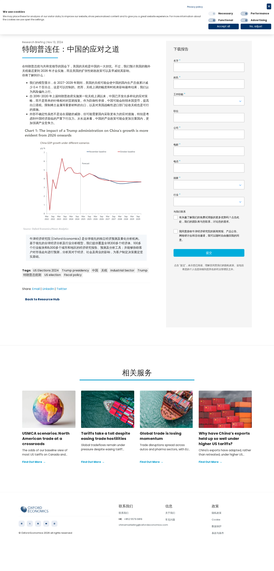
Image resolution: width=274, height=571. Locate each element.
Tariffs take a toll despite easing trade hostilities (105, 436)
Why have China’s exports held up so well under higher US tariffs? (224, 438)
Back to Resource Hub (42, 299)
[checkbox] (212, 13)
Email (36, 289)
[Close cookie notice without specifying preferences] (269, 6)
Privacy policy (195, 6)
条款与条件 (218, 533)
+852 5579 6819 (133, 519)
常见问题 (170, 519)
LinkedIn (48, 289)
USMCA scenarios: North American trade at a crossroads (46, 438)
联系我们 (123, 512)
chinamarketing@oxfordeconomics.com (143, 524)
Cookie (216, 519)
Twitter (61, 289)
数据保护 (216, 526)
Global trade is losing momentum (160, 436)
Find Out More (34, 462)
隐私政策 (216, 512)
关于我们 (170, 512)
